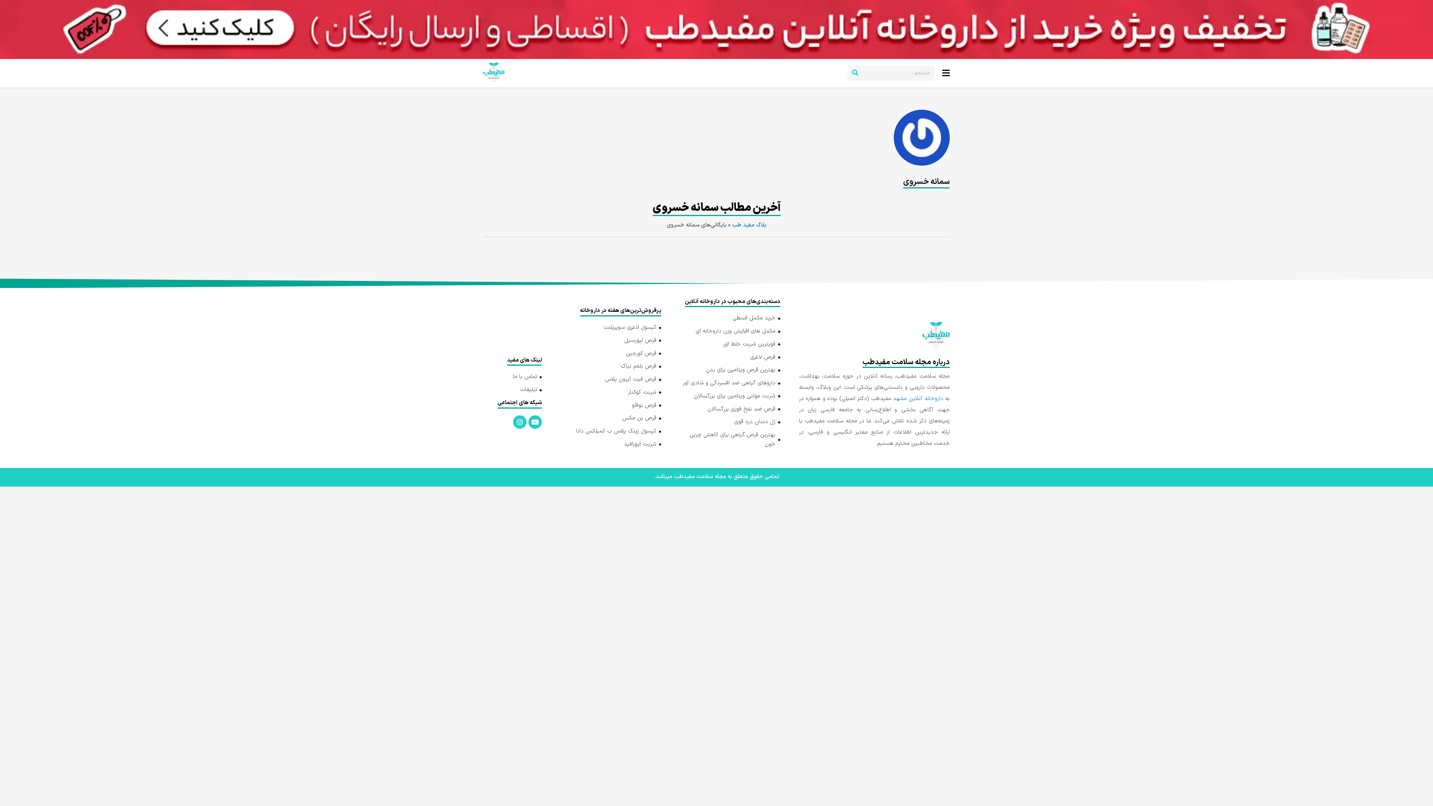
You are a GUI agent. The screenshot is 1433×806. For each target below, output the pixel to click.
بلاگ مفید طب (749, 225)
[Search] (854, 73)
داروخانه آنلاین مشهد (918, 398)
